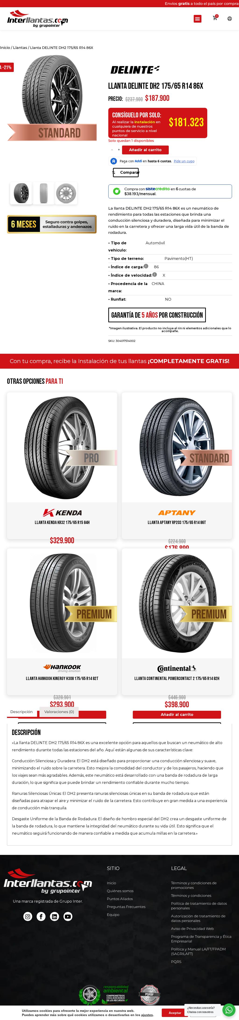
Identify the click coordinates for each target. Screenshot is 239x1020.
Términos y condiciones (191, 895)
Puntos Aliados (120, 899)
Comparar (129, 172)
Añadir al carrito (145, 150)
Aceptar (175, 1013)
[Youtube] (67, 916)
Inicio (5, 47)
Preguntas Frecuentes (126, 906)
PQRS (176, 961)
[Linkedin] (54, 916)
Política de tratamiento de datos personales (199, 905)
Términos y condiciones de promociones (194, 885)
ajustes (147, 1015)
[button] (197, 19)
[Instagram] (27, 916)
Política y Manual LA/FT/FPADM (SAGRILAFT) (198, 951)
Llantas (20, 47)
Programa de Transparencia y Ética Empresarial (201, 938)
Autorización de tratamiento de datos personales (198, 918)
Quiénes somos (120, 891)
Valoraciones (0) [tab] (59, 712)
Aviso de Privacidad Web (192, 928)
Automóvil (155, 243)
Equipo (113, 914)
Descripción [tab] (21, 712)
